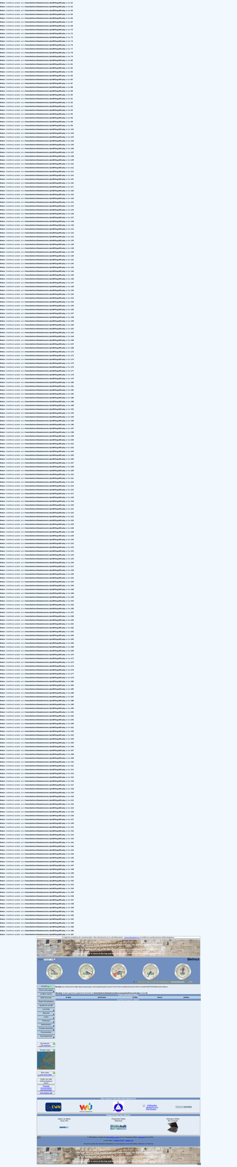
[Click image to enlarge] (44, 1046)
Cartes (46, 1017)
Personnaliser (46, 1032)
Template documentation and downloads (46, 1088)
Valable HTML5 (119, 1140)
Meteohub (141, 1137)
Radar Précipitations (46, 1002)
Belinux (193, 959)
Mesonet (46, 1013)
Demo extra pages (46, 990)
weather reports (46, 994)
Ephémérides (46, 1025)
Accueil (44, 986)
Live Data (46, 1009)
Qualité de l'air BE (46, 1005)
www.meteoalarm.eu (131, 937)
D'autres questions (46, 1028)
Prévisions (46, 1021)
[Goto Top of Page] (199, 1164)
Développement (46, 1036)
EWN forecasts (46, 998)
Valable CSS (129, 1140)
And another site (46, 1093)
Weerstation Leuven (112, 1137)
